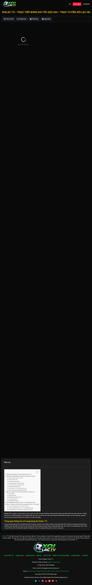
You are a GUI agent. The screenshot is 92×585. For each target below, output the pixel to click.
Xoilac (6, 513)
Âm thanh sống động (14, 481)
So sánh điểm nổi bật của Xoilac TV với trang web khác (20, 502)
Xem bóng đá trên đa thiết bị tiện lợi (18, 490)
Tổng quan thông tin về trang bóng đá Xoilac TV (19, 474)
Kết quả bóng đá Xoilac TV (15, 497)
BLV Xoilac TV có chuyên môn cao (18, 488)
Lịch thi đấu (11, 493)
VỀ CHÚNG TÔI (8, 555)
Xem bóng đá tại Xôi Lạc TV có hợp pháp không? (21, 508)
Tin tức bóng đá (13, 499)
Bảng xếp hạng (12, 495)
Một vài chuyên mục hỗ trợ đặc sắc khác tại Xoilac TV (20, 492)
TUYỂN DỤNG (75, 555)
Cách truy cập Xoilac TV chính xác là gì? (19, 506)
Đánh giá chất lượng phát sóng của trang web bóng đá (20, 476)
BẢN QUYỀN (47, 555)
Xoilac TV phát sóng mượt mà (16, 485)
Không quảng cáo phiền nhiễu (16, 483)
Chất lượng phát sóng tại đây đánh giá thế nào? (21, 509)
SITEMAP (85, 555)
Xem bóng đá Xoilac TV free (16, 478)
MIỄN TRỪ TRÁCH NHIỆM (61, 555)
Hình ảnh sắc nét (13, 479)
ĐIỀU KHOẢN (30, 555)
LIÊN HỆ (38, 555)
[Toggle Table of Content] (37, 471)
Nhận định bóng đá (13, 500)
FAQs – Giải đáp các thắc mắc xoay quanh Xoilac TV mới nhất (22, 504)
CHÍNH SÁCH (20, 555)
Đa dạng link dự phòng (14, 486)
